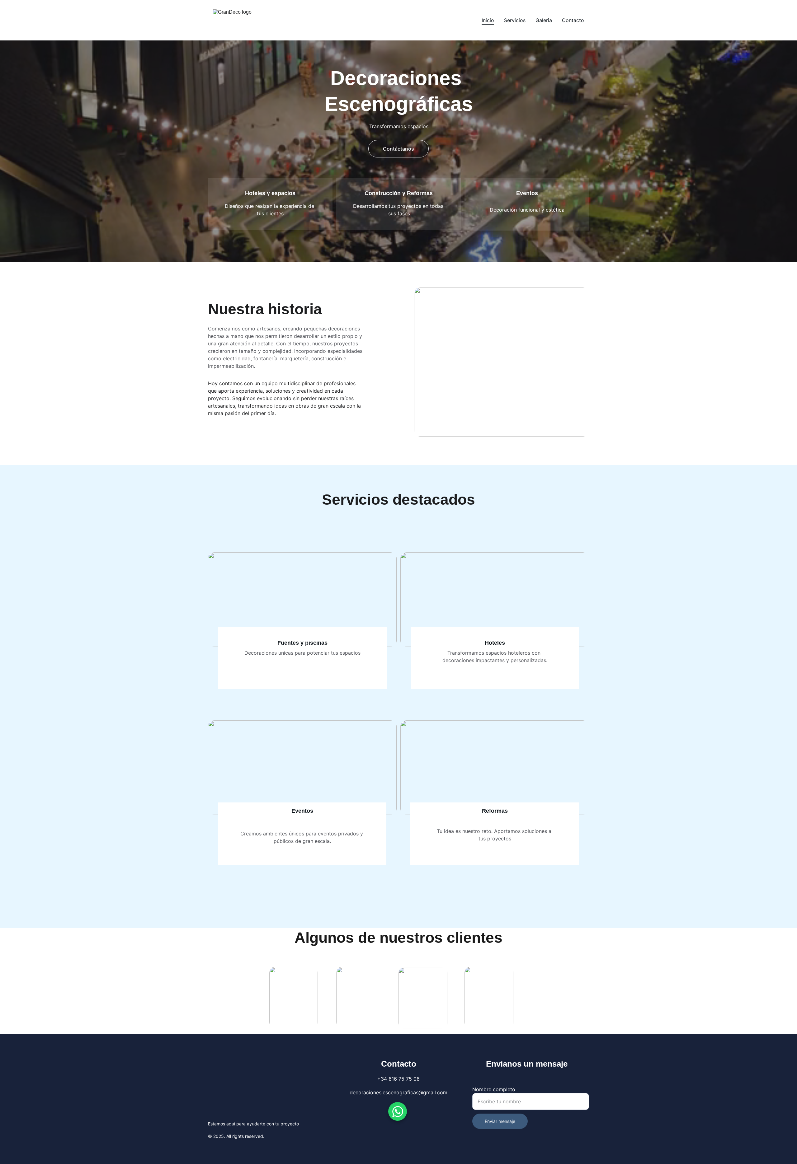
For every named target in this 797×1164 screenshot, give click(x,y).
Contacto (573, 20)
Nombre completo (493, 1089)
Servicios (515, 20)
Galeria (543, 20)
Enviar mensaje (500, 1121)
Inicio (488, 20)
